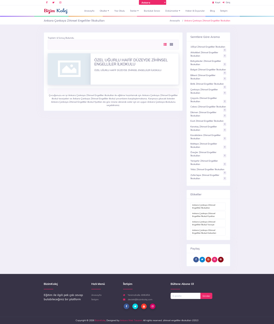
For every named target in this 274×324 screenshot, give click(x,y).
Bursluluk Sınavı (152, 10)
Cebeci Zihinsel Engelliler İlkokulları (208, 106)
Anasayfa (89, 10)
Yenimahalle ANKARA (138, 295)
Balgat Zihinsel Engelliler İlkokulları (208, 69)
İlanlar (133, 10)
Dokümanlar (172, 10)
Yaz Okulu (119, 10)
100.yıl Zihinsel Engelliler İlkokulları (207, 46)
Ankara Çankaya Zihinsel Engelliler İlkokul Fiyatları (203, 214)
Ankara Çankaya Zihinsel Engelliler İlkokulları (203, 206)
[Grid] (171, 44)
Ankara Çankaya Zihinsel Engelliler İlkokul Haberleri (204, 231)
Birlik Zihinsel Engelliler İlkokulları (207, 83)
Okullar (104, 10)
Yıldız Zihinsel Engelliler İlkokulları (207, 169)
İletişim (224, 10)
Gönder (206, 296)
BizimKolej (100, 320)
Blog (212, 10)
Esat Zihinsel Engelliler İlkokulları (207, 120)
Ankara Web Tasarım (131, 320)
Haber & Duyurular (195, 10)
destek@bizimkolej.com (139, 299)
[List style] (165, 44)
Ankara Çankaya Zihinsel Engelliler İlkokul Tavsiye (203, 223)
